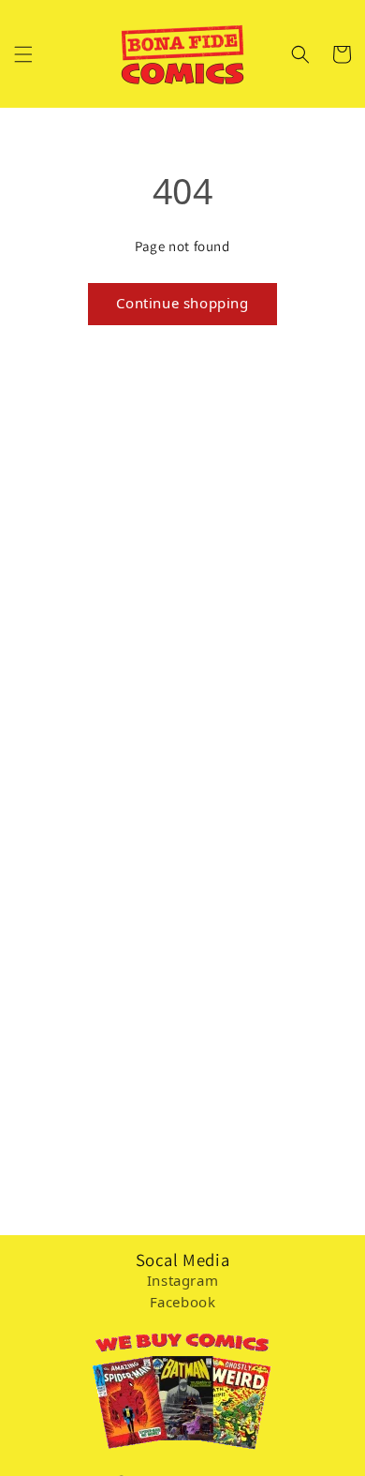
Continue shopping (182, 302)
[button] (23, 54)
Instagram (182, 1280)
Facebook (183, 1301)
